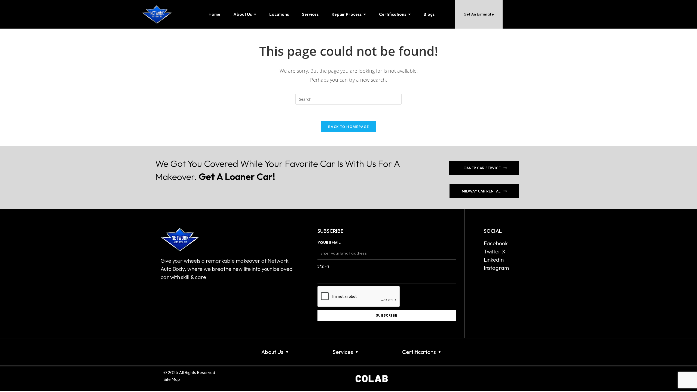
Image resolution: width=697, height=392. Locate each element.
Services (342, 351)
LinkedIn (494, 259)
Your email (329, 242)
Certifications (419, 351)
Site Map (171, 379)
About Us (272, 351)
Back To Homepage (348, 126)
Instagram (496, 267)
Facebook (496, 243)
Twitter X (495, 251)
